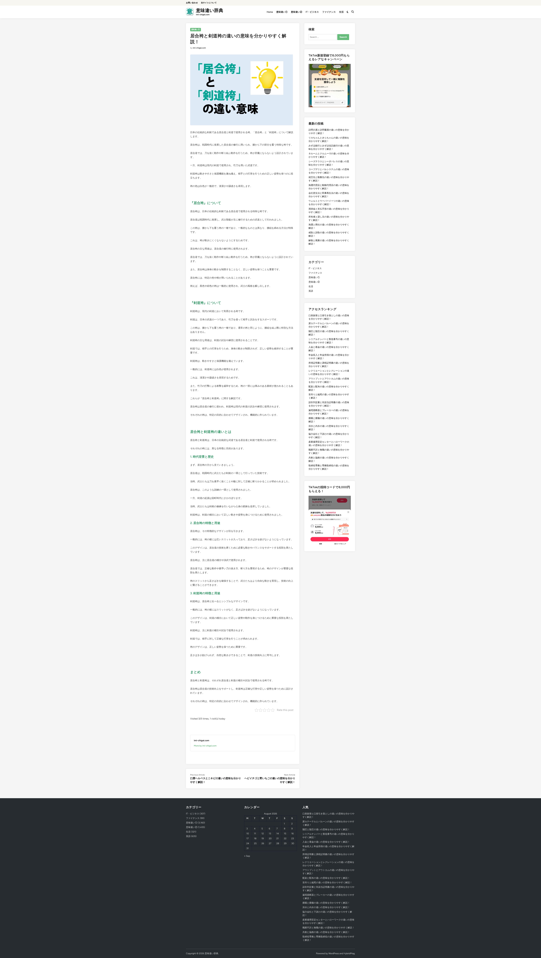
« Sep (247, 856)
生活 (341, 12)
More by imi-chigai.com (205, 745)
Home (270, 12)
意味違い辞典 (209, 10)
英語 (311, 291)
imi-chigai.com (199, 48)
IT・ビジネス (312, 12)
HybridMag (349, 953)
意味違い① (282, 12)
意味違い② (296, 12)
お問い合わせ (192, 3)
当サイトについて (209, 3)
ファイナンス (329, 12)
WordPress (333, 953)
